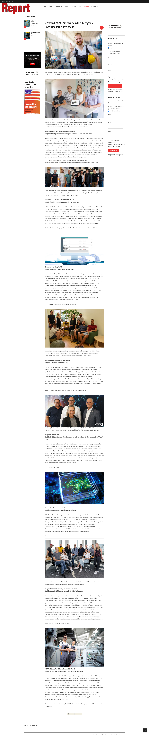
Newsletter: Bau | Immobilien (116, 49)
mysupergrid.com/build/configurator (56, 163)
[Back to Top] (145, 730)
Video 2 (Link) (82, 390)
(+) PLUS (73, 6)
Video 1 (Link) (71, 390)
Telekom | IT (58, 6)
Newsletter (94, 6)
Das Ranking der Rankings (35, 33)
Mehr (79, 6)
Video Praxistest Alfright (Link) (67, 304)
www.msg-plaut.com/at (52, 467)
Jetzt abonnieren (115, 86)
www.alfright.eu (50, 304)
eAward (86, 6)
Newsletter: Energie (115, 51)
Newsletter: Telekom (115, 53)
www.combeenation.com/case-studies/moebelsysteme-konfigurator (65, 160)
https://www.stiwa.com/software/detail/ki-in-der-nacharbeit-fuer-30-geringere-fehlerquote (72, 704)
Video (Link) (66, 624)
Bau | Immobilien (48, 6)
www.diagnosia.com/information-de (55, 390)
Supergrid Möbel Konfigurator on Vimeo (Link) (84, 163)
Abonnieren (113, 150)
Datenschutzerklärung (114, 82)
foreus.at (48, 536)
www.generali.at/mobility (52, 624)
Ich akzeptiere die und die (116, 79)
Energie (67, 6)
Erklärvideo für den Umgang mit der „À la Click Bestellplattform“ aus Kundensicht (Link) (71, 228)
